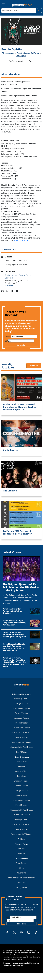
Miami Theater (21, 723)
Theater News (21, 761)
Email (8, 337)
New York (21, 848)
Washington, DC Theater (21, 742)
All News (21, 839)
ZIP (6, 341)
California (35, 53)
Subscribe (21, 345)
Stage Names (21, 863)
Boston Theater (21, 713)
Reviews (21, 766)
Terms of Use (18, 965)
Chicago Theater (21, 703)
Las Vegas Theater (21, 718)
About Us (21, 882)
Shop (21, 868)
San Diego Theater (21, 819)
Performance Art (16, 61)
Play (30, 61)
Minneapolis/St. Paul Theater (21, 747)
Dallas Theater (22, 795)
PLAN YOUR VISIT (21, 240)
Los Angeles (21, 56)
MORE (33, 365)
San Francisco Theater (21, 732)
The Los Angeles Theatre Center (18, 275)
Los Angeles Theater (21, 708)
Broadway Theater (21, 698)
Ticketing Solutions (21, 887)
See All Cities (21, 752)
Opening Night (21, 771)
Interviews (21, 776)
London (21, 853)
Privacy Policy (7, 965)
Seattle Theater (21, 737)
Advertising (21, 873)
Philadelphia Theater (21, 727)
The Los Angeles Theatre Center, (16, 53)
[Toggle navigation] (1, 4)
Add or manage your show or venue (21, 877)
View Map (9, 286)
